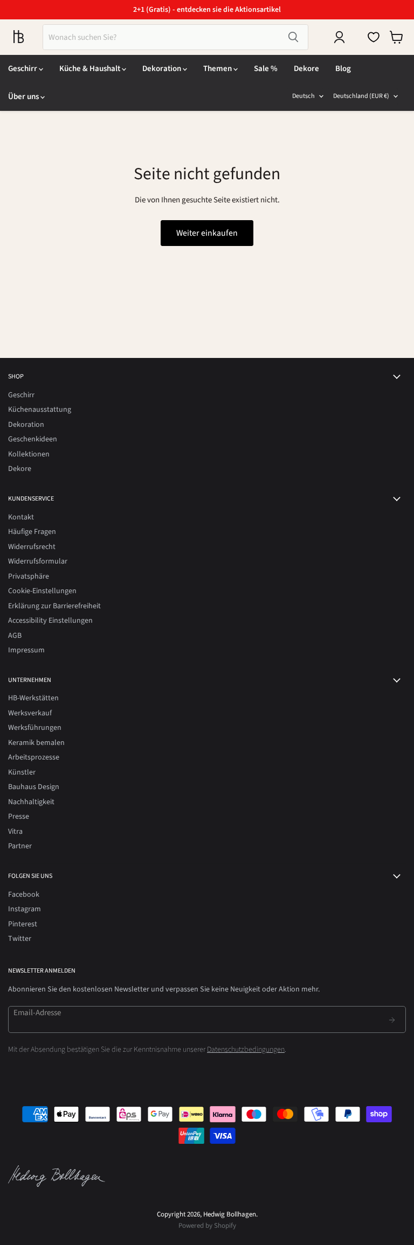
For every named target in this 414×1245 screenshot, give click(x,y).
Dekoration (162, 68)
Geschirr (23, 68)
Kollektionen (29, 454)
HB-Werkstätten (33, 698)
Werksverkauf (30, 713)
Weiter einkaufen (207, 233)
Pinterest (22, 924)
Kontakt (21, 517)
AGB (15, 635)
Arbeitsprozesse (33, 757)
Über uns (24, 96)
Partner (20, 846)
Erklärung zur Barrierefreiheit (54, 606)
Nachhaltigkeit (31, 802)
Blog (343, 68)
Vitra (15, 831)
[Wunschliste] (373, 37)
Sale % (266, 68)
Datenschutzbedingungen (246, 1049)
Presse (18, 816)
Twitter (19, 938)
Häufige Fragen (32, 531)
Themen (218, 68)
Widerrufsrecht (32, 546)
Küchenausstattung (39, 409)
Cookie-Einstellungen (42, 591)
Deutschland (361, 96)
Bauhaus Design (33, 787)
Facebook (23, 894)
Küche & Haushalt (90, 68)
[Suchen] (293, 37)
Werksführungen (34, 727)
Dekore (306, 68)
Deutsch (303, 96)
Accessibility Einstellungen (50, 620)
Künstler (22, 772)
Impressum (26, 650)
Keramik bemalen (36, 742)
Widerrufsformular (37, 561)
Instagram (24, 909)
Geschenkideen (32, 439)
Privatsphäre (28, 576)
